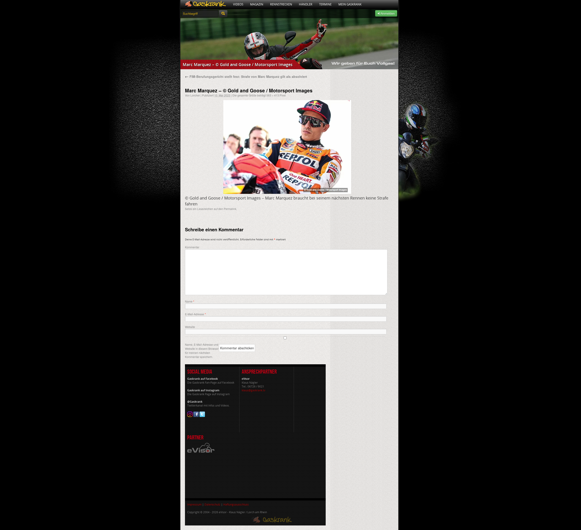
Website (190, 327)
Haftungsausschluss (236, 504)
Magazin (256, 4)
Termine (325, 4)
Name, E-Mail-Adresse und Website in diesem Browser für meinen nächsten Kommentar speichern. (202, 351)
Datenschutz (212, 504)
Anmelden (387, 13)
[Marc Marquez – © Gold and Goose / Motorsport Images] (287, 147)
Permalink (230, 209)
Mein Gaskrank (350, 4)
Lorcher (195, 95)
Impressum (194, 504)
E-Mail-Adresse (195, 314)
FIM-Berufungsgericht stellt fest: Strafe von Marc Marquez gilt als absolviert (246, 76)
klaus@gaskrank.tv (253, 390)
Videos (238, 4)
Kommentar (192, 247)
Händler (305, 4)
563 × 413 (272, 95)
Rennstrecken (281, 4)
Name (189, 301)
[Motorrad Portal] (205, 4)
